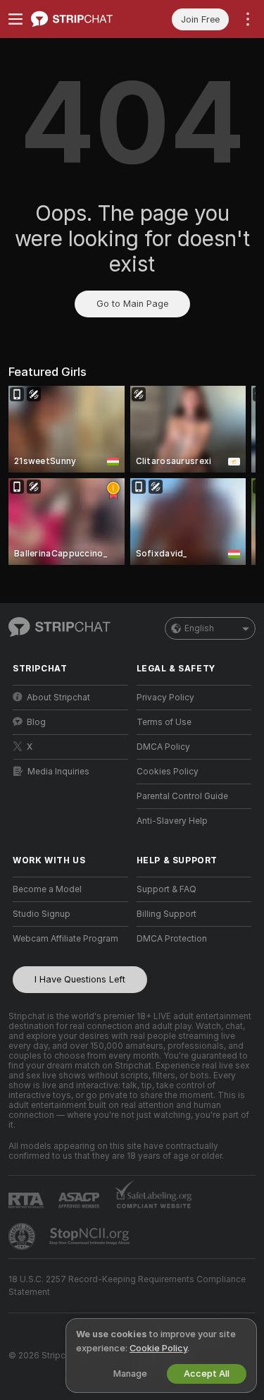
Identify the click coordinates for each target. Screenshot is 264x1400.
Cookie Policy (158, 1348)
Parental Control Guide (182, 796)
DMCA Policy (163, 747)
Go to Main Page (132, 303)
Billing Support (166, 914)
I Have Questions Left (79, 979)
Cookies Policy (168, 772)
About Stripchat (58, 697)
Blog (36, 722)
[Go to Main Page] (81, 19)
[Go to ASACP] (80, 1200)
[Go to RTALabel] (27, 1200)
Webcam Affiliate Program (65, 939)
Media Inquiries (58, 772)
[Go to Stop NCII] (90, 1236)
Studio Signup (41, 914)
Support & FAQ (166, 889)
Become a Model (47, 889)
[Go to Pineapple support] (23, 1236)
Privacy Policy (165, 697)
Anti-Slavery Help (172, 821)
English (199, 628)
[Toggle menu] (15, 19)
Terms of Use (164, 722)
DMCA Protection (172, 939)
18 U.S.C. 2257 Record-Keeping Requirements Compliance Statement (127, 1285)
